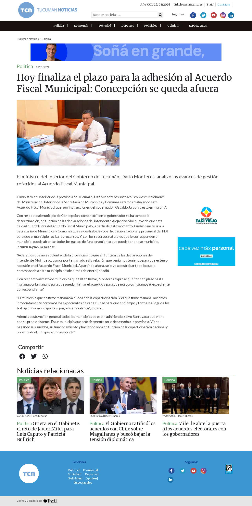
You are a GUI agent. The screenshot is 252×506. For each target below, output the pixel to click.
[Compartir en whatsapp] (45, 356)
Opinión (173, 25)
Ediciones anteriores (188, 4)
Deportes (127, 25)
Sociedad (104, 25)
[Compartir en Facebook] (22, 356)
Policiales (150, 25)
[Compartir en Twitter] (33, 356)
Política (58, 25)
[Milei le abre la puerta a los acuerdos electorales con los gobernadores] (195, 395)
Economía (81, 25)
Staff (210, 4)
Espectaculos (198, 25)
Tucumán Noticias (28, 38)
